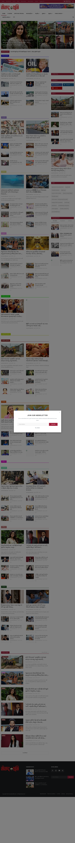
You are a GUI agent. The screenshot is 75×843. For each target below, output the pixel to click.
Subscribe (53, 424)
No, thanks (37, 428)
